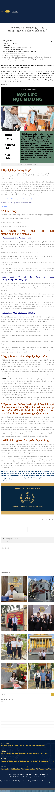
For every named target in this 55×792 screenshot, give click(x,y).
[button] (15, 11)
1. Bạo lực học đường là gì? (10, 43)
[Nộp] (52, 694)
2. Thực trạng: (7, 45)
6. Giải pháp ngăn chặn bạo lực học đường (14, 61)
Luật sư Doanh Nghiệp (7, 720)
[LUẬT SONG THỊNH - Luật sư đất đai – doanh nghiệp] (2, 11)
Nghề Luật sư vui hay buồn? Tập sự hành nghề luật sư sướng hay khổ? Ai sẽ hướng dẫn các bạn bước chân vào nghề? (13, 530)
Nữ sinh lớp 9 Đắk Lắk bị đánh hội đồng (15, 53)
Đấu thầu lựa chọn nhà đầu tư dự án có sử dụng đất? (16, 564)
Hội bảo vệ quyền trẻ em (39, 199)
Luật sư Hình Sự (5, 723)
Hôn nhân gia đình (6, 710)
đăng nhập (11, 542)
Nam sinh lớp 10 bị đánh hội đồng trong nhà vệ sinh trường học (21, 51)
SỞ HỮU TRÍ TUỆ (6, 726)
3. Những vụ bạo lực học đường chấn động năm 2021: (17, 47)
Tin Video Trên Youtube (7, 732)
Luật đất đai (4, 713)
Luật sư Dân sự (28, 25)
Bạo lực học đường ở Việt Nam (16, 207)
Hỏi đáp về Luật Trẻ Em (45, 529)
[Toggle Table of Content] (51, 41)
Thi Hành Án (36, 25)
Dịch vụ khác (4, 704)
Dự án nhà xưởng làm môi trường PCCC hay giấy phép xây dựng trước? (22, 558)
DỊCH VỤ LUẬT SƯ (19, 25)
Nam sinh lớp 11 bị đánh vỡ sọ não (14, 49)
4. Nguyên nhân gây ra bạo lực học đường (14, 55)
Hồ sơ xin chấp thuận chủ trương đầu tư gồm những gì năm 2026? (20, 561)
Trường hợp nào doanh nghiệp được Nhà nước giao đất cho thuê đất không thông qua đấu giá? (27, 554)
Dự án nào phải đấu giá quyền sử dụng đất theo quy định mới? (19, 567)
